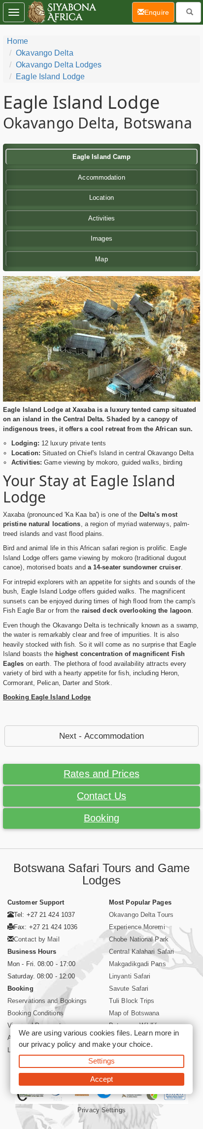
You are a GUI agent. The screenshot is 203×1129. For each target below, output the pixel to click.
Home (17, 41)
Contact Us (101, 795)
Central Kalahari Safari (141, 951)
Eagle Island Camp (101, 156)
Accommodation (101, 177)
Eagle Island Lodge (50, 76)
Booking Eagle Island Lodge (47, 697)
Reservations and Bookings (47, 1000)
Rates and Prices (101, 773)
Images (101, 238)
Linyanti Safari (130, 976)
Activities (101, 218)
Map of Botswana (134, 1013)
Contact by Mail (37, 939)
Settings (101, 1061)
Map (101, 259)
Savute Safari (128, 988)
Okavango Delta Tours (141, 914)
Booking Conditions (35, 1013)
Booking (101, 818)
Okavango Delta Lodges (59, 65)
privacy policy (53, 1044)
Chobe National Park (139, 939)
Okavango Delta (44, 53)
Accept (101, 1079)
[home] (61, 12)
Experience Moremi (137, 927)
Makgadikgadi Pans (137, 964)
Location (101, 197)
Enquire (159, 12)
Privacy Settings (101, 1110)
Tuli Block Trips (132, 1000)
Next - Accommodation (101, 736)
